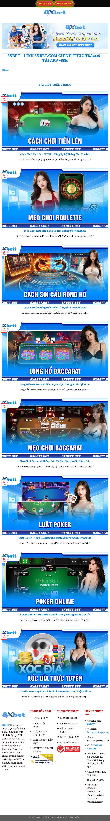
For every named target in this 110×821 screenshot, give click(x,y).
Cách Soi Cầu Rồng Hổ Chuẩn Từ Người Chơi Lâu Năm (55, 307)
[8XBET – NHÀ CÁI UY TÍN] (55, 13)
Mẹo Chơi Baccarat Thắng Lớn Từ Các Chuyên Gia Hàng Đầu (55, 461)
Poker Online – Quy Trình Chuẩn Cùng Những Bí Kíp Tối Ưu (55, 614)
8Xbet (5, 70)
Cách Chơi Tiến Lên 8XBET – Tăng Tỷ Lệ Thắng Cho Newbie (55, 154)
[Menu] (3, 13)
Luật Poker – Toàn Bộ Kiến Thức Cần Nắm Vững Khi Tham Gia (55, 538)
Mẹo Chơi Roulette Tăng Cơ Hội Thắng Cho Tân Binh (55, 231)
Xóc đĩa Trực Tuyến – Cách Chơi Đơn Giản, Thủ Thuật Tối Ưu (55, 691)
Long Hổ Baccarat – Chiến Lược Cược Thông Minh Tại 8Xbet (55, 384)
